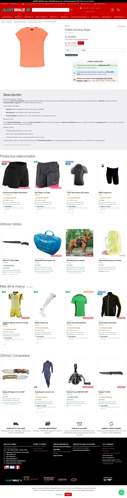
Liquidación (85, 8)
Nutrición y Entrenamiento (79, 17)
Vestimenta (63, 17)
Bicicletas (18, 17)
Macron (67, 26)
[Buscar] (71, 10)
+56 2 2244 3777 (87, 4)
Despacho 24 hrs (90, 11)
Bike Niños (28, 17)
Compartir (123, 26)
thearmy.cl (4, 4)
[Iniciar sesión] (112, 10)
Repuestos (53, 17)
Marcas (98, 8)
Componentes (6, 17)
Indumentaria (106, 17)
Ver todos (29, 287)
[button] (32, 47)
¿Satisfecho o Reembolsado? (40, 451)
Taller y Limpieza (40, 17)
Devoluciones (106, 451)
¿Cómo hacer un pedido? (39, 446)
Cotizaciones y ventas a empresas (112, 453)
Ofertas (92, 8)
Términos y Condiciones (109, 448)
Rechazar (59, 494)
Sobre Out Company (108, 446)
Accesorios (94, 17)
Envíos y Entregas (38, 448)
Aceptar (68, 494)
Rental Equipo (118, 17)
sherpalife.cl (14, 4)
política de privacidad (87, 490)
